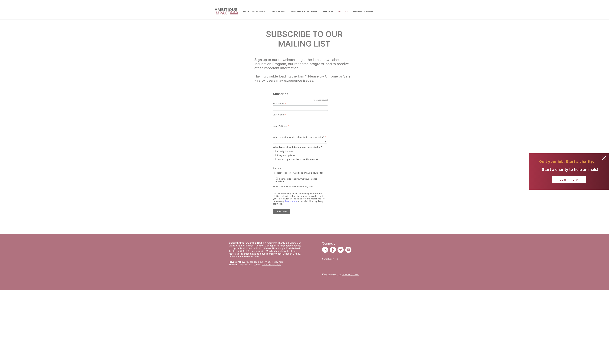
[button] (604, 158)
